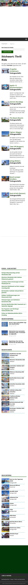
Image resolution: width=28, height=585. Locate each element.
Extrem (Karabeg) (16, 102)
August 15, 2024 (13, 325)
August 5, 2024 (13, 344)
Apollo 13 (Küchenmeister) (16, 86)
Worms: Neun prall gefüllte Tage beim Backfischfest (17, 323)
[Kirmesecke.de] (14, 5)
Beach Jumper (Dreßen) (15, 178)
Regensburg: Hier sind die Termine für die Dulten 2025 (16, 341)
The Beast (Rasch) (16, 118)
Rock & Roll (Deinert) (17, 193)
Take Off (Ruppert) (17, 147)
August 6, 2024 (13, 335)
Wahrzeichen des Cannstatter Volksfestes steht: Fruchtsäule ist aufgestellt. (17, 332)
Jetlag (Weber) (15, 161)
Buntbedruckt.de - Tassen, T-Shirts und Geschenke (13, 579)
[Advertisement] (14, 22)
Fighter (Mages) (15, 132)
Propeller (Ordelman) (14, 70)
